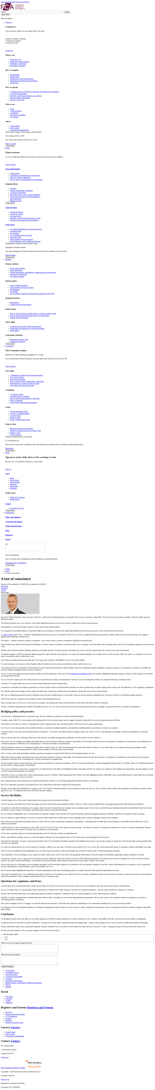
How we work (10, 144)
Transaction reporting (17, 342)
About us (8, 22)
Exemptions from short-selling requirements (25, 326)
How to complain (16, 400)
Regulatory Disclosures (18, 274)
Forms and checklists (17, 268)
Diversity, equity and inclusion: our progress (26, 96)
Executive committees (18, 115)
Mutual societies (16, 201)
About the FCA (15, 60)
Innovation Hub (15, 199)
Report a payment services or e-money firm (25, 431)
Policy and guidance (13, 517)
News (7, 453)
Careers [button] (15, 1027)
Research (9, 535)
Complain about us (12, 973)
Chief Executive (16, 111)
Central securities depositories (20, 305)
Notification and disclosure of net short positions (27, 328)
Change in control (16, 214)
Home (7, 569)
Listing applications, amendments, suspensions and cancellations (33, 272)
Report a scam (15, 433)
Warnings (13, 488)
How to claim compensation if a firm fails (25, 398)
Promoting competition (18, 64)
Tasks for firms (11, 208)
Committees (14, 113)
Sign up (8, 469)
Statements (14, 486)
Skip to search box (22, 2)
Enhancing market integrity (19, 62)
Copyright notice (11, 975)
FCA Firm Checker (17, 377)
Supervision (14, 83)
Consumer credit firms (18, 193)
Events (8, 504)
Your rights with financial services (22, 385)
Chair (12, 109)
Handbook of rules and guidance (21, 79)
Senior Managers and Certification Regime (25, 241)
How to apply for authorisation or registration (26, 180)
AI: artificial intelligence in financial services (26, 229)
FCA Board (14, 117)
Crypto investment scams (19, 411)
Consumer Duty (15, 231)
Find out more (10, 165)
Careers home (15, 126)
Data (7, 531)
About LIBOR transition (19, 285)
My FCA (8, 1012)
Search (3, 12)
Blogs (12, 478)
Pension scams (15, 418)
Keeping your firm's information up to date (25, 218)
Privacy (8, 985)
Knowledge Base (16, 270)
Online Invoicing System (14, 1022)
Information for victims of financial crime (24, 383)
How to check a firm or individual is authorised (27, 381)
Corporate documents (13, 522)
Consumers (9, 346)
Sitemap (8, 987)
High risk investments (18, 379)
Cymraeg (8, 979)
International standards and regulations (23, 81)
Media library (15, 499)
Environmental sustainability (20, 98)
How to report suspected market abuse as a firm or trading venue (33, 314)
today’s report (8, 635)
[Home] (13, 10)
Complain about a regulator (20, 396)
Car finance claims (16, 394)
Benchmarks (14, 302)
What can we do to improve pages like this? (16, 943)
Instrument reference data (19, 340)
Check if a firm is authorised (20, 177)
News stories (14, 480)
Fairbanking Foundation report (81, 674)
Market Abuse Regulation (19, 318)
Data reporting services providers (22, 288)
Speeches (13, 484)
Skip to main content (8, 2)
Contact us (9, 51)
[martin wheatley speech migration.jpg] (20, 613)
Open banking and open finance (21, 239)
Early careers (14, 128)
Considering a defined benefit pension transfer (26, 375)
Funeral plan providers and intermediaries (25, 197)
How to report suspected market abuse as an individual (29, 316)
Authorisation (15, 75)
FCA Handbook (11, 1016)
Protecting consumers (17, 66)
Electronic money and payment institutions (25, 195)
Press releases (15, 482)
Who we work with (17, 100)
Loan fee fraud (15, 416)
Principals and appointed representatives (24, 220)
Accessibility (10, 970)
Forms (7, 539)
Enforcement (14, 77)
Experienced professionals (19, 130)
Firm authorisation (12, 169)
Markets (8, 259)
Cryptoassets (14, 233)
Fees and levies (15, 216)
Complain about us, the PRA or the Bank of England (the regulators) (34, 92)
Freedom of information (13, 981)
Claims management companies (21, 191)
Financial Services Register (15, 1014)
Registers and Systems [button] (40, 1007)
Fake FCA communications (20, 414)
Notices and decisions (13, 526)
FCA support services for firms (21, 235)
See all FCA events (17, 508)
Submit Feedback (7, 966)
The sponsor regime (17, 276)
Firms (7, 148)
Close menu (10, 146)
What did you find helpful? (10, 955)
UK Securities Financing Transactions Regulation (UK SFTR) (32, 294)
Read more (9, 448)
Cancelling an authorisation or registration (25, 175)
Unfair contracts (15, 435)
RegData (8, 1020)
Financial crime (15, 237)
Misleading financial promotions (21, 429)
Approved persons (16, 212)
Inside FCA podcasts (17, 497)
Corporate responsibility (18, 94)
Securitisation (15, 290)
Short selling (14, 331)
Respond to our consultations (15, 563)
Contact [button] (15, 1040)
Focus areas (10, 225)
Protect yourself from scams (20, 420)
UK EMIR (14, 292)
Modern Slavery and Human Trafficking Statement (23, 983)
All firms (13, 189)
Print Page (4, 586)
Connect (8, 1018)
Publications (9, 513)
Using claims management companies (23, 403)
